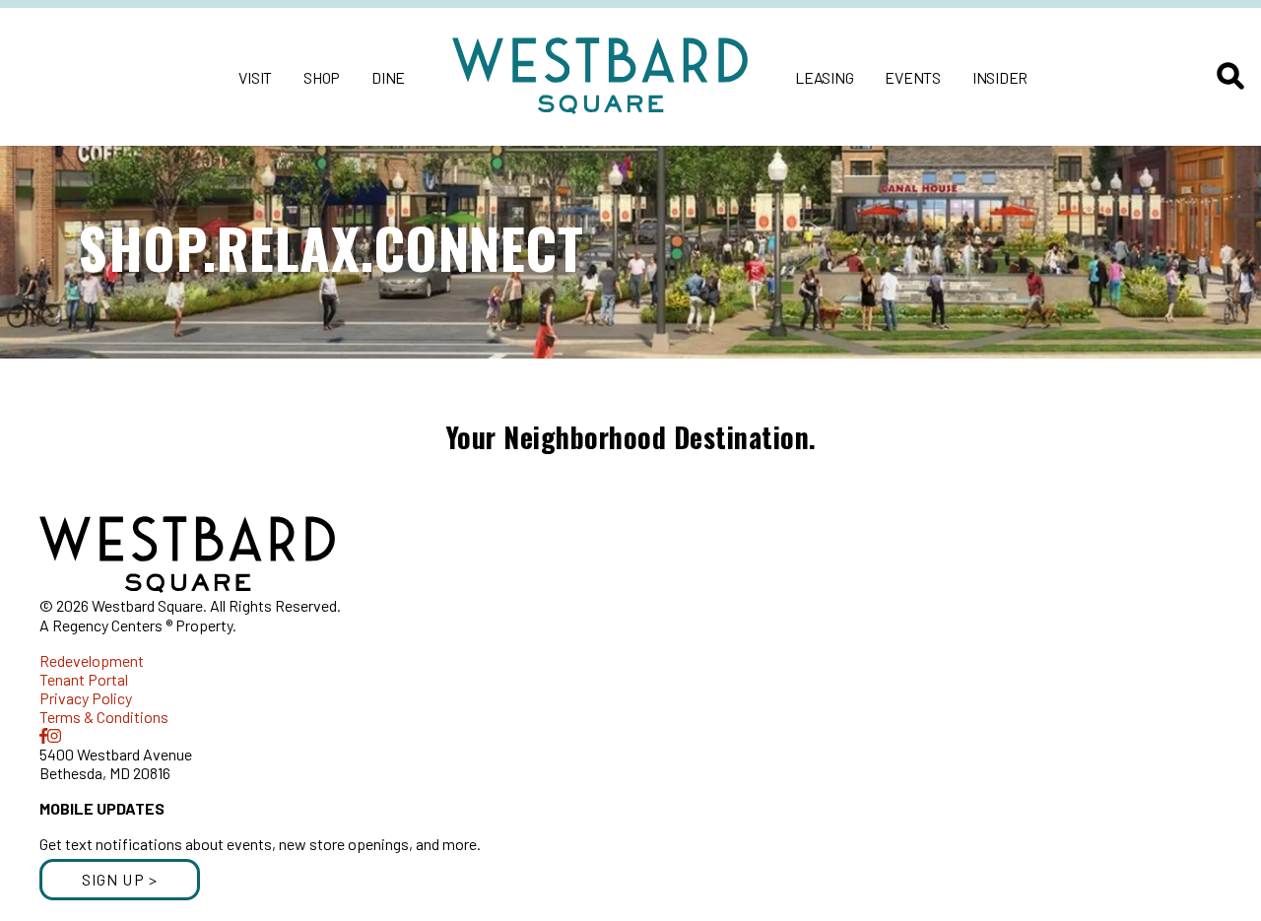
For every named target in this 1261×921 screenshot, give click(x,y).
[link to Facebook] (43, 735)
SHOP (321, 77)
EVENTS (913, 77)
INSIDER (1000, 77)
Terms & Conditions (103, 716)
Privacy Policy (85, 698)
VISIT (255, 77)
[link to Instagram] (54, 735)
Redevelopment (91, 660)
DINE (388, 77)
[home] (599, 77)
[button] (119, 879)
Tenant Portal (83, 679)
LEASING (824, 77)
